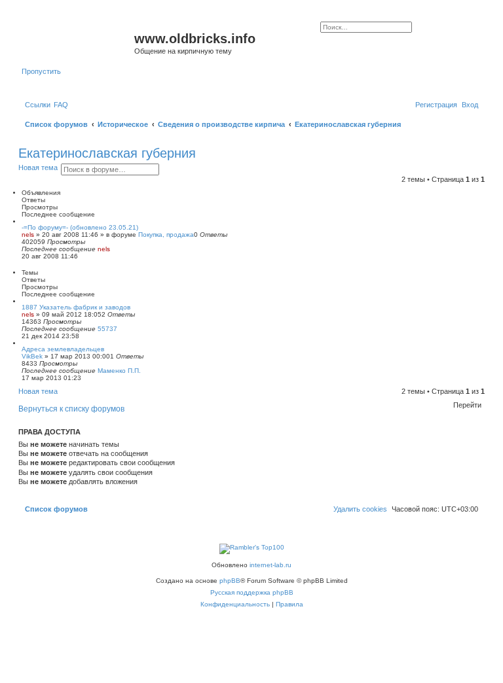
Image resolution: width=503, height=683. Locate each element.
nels (28, 234)
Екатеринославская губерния (107, 153)
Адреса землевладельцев (63, 349)
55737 (107, 328)
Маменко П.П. (119, 370)
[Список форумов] (78, 42)
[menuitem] (61, 105)
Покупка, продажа (166, 234)
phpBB (229, 580)
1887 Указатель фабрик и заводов (76, 307)
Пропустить (41, 71)
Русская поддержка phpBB (251, 592)
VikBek (32, 356)
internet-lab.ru (270, 565)
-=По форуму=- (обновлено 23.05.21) (80, 227)
